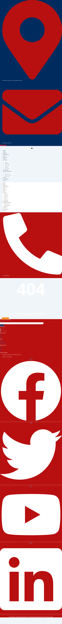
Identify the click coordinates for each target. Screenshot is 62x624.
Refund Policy (2, 340)
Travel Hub (5, 157)
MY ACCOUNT (5, 209)
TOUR (4, 188)
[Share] (7, 618)
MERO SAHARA (7, 168)
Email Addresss (2, 321)
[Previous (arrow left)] (1, 620)
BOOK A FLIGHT (6, 154)
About (1, 337)
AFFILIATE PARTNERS (7, 171)
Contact (1, 336)
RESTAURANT (6, 170)
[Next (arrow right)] (4, 620)
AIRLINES (5, 153)
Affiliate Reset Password (8, 175)
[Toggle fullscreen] (4, 618)
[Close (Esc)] (10, 618)
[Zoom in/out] (1, 618)
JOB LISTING (7, 166)
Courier (1, 348)
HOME (4, 150)
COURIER (6, 162)
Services (1, 334)
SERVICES (5, 192)
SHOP (4, 184)
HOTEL (4, 158)
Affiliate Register (7, 176)
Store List (4, 180)
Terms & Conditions (3, 343)
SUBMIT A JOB (6, 196)
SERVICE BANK (7, 163)
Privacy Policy (2, 342)
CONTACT (5, 177)
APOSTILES (6, 167)
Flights (1, 349)
